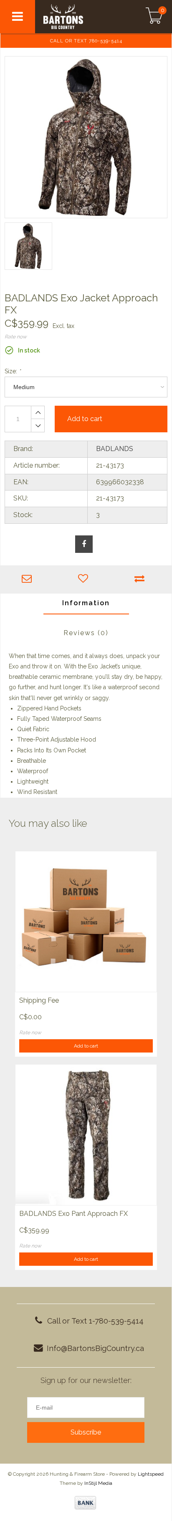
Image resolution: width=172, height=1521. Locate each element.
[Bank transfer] (85, 1502)
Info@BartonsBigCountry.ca (95, 1348)
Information (86, 603)
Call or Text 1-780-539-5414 (95, 1320)
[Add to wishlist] (85, 579)
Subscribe (86, 1432)
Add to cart (86, 1046)
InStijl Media (98, 1483)
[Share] (84, 544)
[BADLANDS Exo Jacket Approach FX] (86, 137)
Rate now (16, 337)
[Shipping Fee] (86, 921)
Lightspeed (151, 1474)
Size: (12, 371)
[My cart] (154, 16)
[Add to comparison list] (142, 579)
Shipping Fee (39, 1000)
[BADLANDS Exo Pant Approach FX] (86, 1134)
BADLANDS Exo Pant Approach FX (73, 1214)
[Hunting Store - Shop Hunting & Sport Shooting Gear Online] (79, 16)
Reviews (86, 633)
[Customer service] (28, 579)
